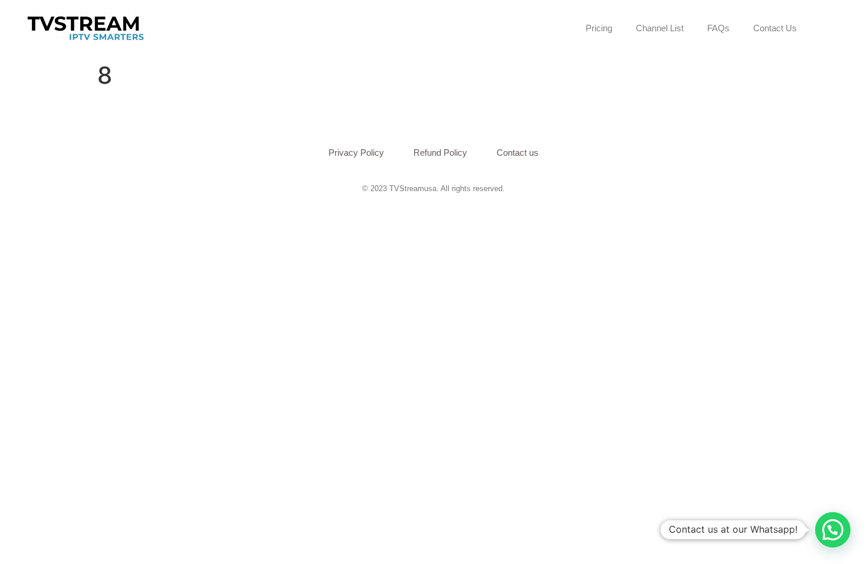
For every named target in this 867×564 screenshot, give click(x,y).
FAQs (718, 28)
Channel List (660, 28)
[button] (832, 529)
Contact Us (775, 28)
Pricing (599, 28)
